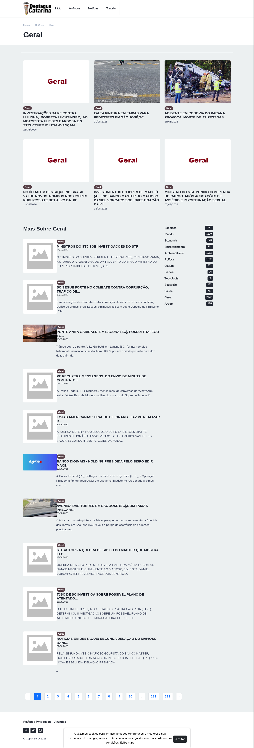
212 (167, 696)
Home (26, 25)
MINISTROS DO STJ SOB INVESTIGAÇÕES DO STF (97, 246)
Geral (27, 108)
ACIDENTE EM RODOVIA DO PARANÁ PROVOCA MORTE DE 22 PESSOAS (195, 115)
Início (58, 8)
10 (130, 696)
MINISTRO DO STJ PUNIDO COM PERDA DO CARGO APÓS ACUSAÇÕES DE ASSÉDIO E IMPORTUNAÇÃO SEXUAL (197, 196)
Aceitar (180, 739)
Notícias (93, 8)
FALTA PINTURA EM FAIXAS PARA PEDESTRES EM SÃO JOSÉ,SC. (121, 115)
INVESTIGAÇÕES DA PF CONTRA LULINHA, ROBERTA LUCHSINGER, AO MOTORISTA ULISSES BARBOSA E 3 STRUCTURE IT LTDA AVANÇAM (55, 119)
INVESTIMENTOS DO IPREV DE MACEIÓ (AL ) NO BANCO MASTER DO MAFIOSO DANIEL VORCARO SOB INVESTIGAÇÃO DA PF (126, 198)
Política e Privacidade (37, 722)
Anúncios (75, 8)
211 (153, 696)
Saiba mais (127, 743)
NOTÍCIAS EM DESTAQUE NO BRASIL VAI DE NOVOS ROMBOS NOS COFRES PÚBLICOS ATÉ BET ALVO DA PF (55, 196)
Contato (111, 8)
